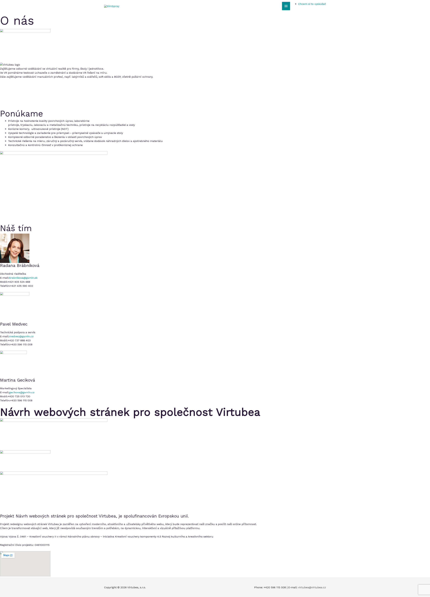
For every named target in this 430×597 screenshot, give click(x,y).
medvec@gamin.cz (21, 336)
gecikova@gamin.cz (21, 392)
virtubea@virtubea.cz (312, 587)
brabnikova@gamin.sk (23, 277)
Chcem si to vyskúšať (312, 4)
